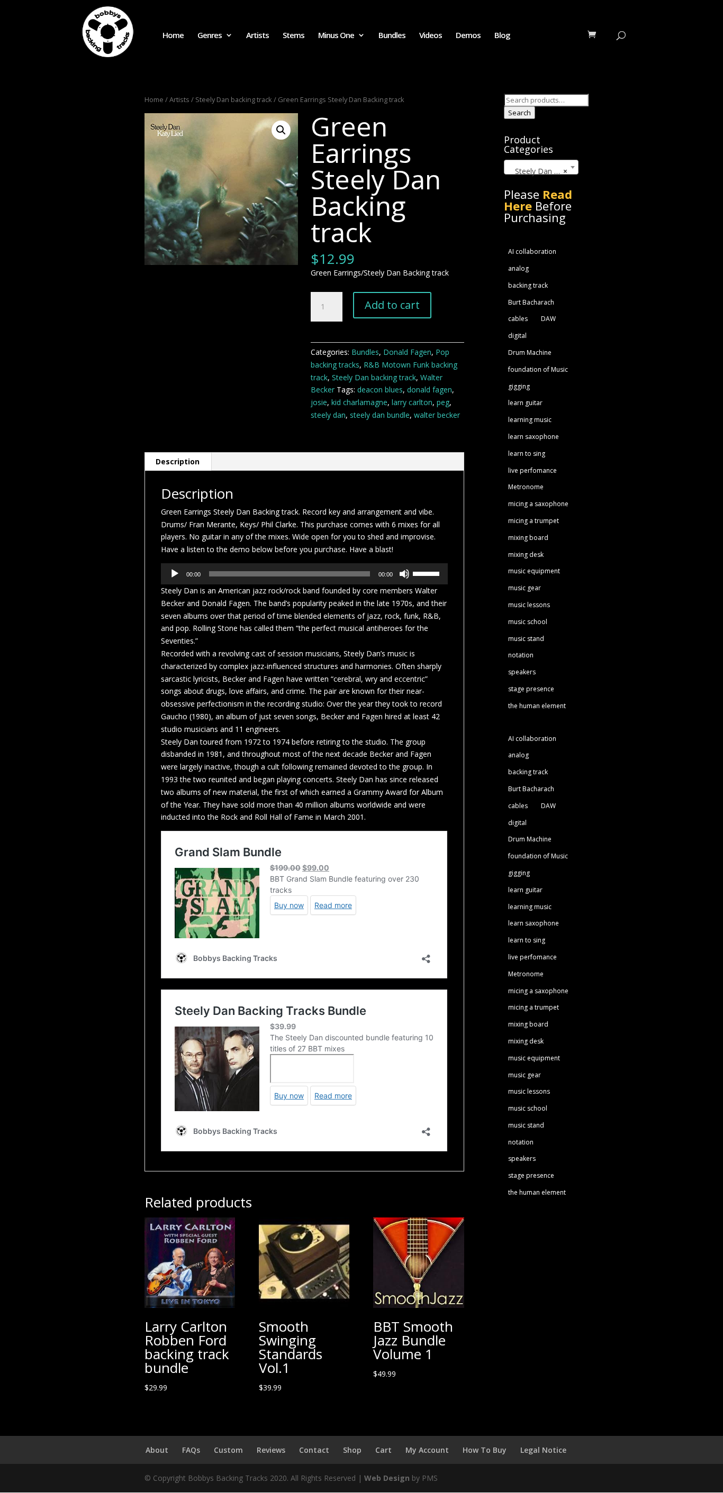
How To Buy (485, 1450)
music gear (524, 587)
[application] (304, 573)
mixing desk (526, 554)
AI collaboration (532, 251)
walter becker (437, 415)
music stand (526, 638)
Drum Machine (530, 352)
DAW (548, 318)
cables (518, 318)
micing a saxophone (538, 503)
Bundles (391, 35)
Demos (468, 35)
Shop (352, 1450)
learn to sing (526, 453)
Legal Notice (543, 1450)
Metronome (526, 486)
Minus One (336, 35)
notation (521, 655)
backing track (528, 285)
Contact (314, 1450)
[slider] (427, 572)
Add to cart (392, 305)
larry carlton (412, 402)
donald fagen (429, 389)
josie (319, 402)
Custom (228, 1450)
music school (527, 621)
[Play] (174, 574)
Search (519, 112)
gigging (519, 386)
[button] (281, 130)
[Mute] (404, 574)
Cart (383, 1450)
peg (443, 402)
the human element (537, 705)
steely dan (328, 415)
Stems (293, 35)
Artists (257, 35)
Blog (502, 35)
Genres (209, 35)
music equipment (534, 570)
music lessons (529, 604)
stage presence (531, 688)
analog (518, 268)
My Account (427, 1450)
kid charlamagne (359, 402)
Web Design (387, 1478)
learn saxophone (533, 436)
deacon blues (380, 389)
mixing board (528, 537)
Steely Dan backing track (233, 99)
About (157, 1450)
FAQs (191, 1450)
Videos (430, 35)
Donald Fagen (407, 352)
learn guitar (525, 402)
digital (517, 335)
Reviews (271, 1450)
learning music (530, 419)
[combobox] (541, 167)
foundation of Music (538, 369)
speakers (522, 671)
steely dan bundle (380, 415)
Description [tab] (178, 461)
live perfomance (532, 470)
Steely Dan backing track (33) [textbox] (543, 171)
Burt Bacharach (531, 302)
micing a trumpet (533, 520)
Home (173, 35)
